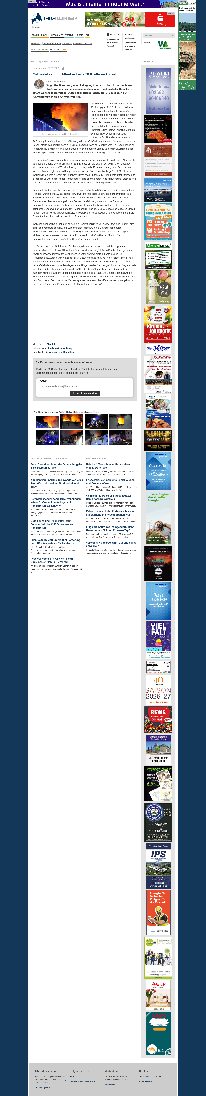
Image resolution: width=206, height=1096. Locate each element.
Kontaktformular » (147, 1081)
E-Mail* (43, 381)
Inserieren (129, 34)
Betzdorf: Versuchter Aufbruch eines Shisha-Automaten (108, 465)
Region (35, 35)
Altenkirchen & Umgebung (57, 348)
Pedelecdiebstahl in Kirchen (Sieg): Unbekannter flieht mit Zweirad (52, 560)
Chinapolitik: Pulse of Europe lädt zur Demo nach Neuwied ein (108, 497)
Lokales (35, 43)
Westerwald (40, 50)
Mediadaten (130, 38)
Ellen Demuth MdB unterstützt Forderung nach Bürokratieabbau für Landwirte (55, 541)
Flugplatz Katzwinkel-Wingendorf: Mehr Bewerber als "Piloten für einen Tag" (110, 528)
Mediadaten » (111, 1084)
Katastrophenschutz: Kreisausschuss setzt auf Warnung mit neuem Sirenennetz (112, 512)
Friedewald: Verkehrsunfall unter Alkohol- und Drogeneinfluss (111, 481)
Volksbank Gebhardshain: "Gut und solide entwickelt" (111, 544)
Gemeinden (78, 43)
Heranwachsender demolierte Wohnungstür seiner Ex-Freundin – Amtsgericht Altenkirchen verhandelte (56, 502)
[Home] (33, 27)
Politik (45, 35)
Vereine (69, 35)
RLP (87, 35)
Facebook (114, 34)
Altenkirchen (50, 61)
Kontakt (128, 49)
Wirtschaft (56, 35)
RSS (72, 1076)
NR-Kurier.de (112, 42)
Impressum (130, 45)
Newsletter (111, 45)
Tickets (147, 42)
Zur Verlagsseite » (43, 1087)
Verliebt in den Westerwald (82, 1081)
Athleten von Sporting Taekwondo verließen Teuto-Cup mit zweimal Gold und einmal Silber (57, 483)
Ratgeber (67, 43)
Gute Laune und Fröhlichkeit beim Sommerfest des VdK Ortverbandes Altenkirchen (52, 524)
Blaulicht (51, 344)
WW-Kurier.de (113, 39)
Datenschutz (130, 42)
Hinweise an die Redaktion (60, 352)
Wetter (88, 43)
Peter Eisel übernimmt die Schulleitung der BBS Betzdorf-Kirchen (56, 465)
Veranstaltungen (52, 43)
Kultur (79, 35)
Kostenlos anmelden (85, 393)
